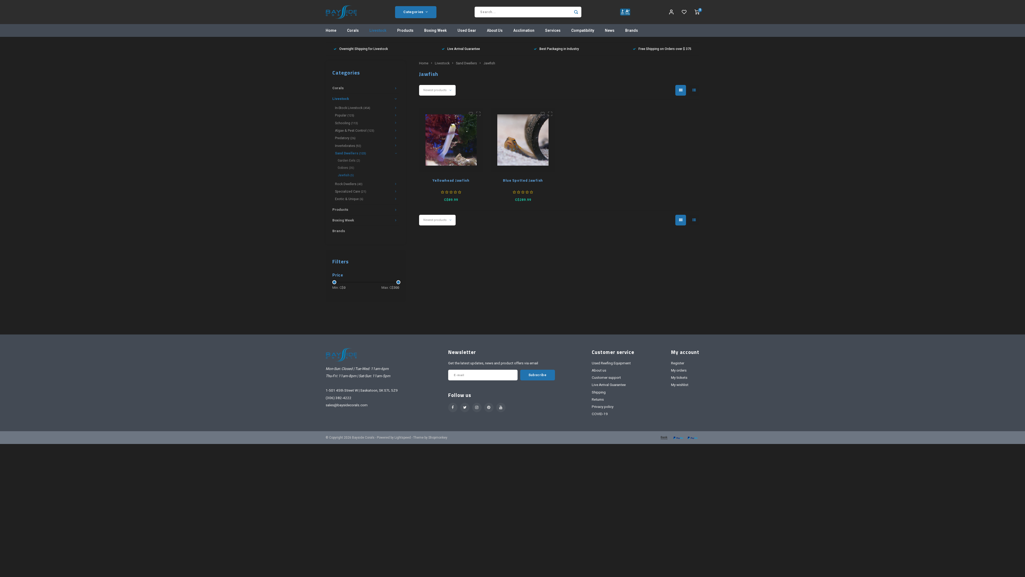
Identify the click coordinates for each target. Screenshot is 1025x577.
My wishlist (679, 385)
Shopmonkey (437, 437)
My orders (679, 370)
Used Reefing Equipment (611, 363)
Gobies (346, 167)
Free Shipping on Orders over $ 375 (664, 49)
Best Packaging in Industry (559, 49)
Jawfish (346, 175)
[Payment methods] (663, 437)
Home (331, 30)
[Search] (576, 12)
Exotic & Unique (349, 199)
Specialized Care (350, 191)
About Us (495, 30)
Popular (344, 115)
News (609, 30)
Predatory (345, 138)
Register (677, 363)
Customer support (606, 377)
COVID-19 (600, 414)
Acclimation (523, 30)
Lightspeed (403, 437)
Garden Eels (349, 160)
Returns (598, 399)
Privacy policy (602, 407)
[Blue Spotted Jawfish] (523, 140)
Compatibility (582, 30)
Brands (631, 30)
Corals (353, 30)
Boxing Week (435, 30)
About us (599, 370)
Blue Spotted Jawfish (523, 180)
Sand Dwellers (350, 153)
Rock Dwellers (348, 184)
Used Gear (467, 30)
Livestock (378, 30)
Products (405, 30)
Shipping (599, 392)
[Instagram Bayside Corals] (477, 407)
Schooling (346, 123)
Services (553, 30)
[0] (697, 12)
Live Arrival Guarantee (463, 49)
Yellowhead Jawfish (451, 180)
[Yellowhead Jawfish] (451, 140)
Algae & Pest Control (354, 130)
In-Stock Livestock (352, 108)
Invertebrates (348, 145)
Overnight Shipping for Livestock (363, 49)
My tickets (679, 377)
